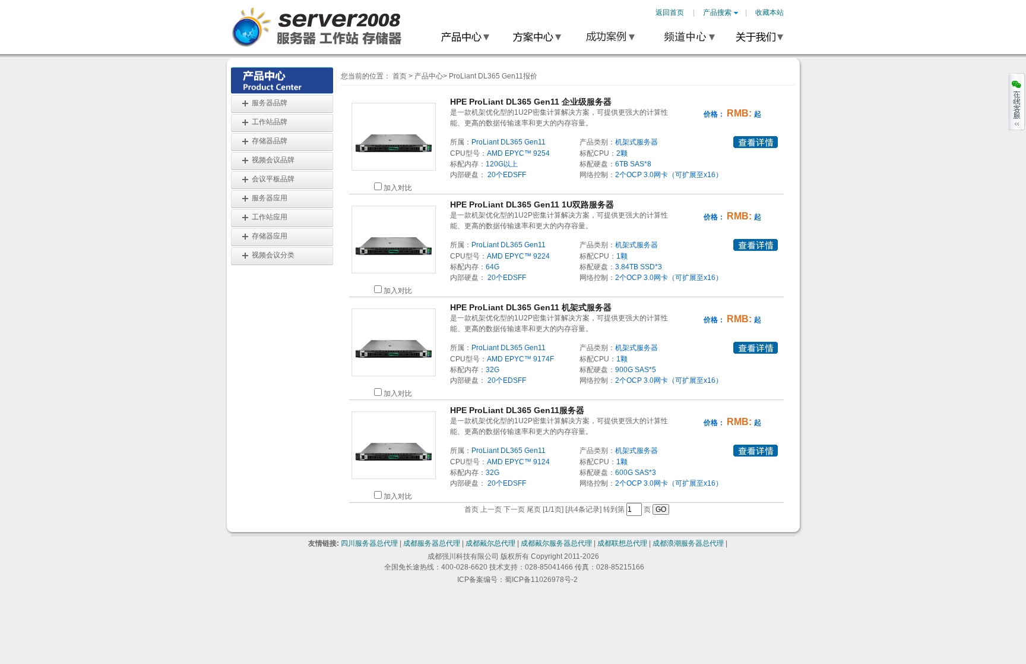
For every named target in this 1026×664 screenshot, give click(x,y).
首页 (399, 76)
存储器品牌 (269, 141)
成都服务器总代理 (431, 543)
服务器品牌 (269, 103)
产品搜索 (717, 12)
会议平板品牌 (273, 179)
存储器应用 (269, 236)
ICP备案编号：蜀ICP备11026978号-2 (517, 579)
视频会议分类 (273, 255)
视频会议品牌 (273, 160)
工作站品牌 (269, 122)
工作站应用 (269, 217)
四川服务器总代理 (369, 543)
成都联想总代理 (622, 543)
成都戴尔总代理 (490, 543)
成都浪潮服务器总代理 (688, 543)
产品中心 (428, 76)
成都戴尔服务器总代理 (556, 543)
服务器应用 (269, 198)
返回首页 (670, 12)
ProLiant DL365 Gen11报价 (493, 76)
